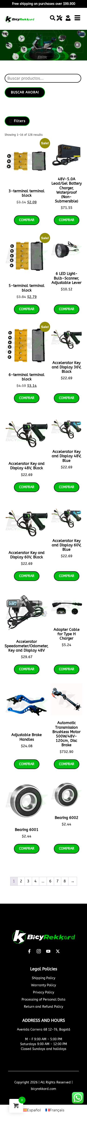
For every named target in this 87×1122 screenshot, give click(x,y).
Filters (19, 121)
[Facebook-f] (29, 951)
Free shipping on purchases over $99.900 (43, 4)
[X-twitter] (58, 951)
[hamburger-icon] (77, 18)
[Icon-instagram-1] (39, 951)
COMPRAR (26, 764)
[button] (52, 18)
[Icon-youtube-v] (48, 951)
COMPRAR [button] (26, 220)
